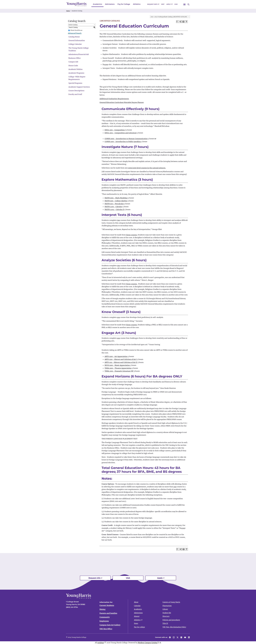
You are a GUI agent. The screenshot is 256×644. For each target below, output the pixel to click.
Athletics (136, 4)
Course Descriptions (76, 91)
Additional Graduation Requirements (114, 99)
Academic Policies (75, 69)
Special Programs (75, 83)
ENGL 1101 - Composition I (115, 130)
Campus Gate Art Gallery (110, 625)
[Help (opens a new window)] (186, 21)
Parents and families (108, 613)
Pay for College (124, 4)
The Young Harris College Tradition (78, 49)
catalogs (100, 643)
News (136, 623)
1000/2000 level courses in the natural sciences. (147, 168)
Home (68, 11)
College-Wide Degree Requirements (76, 78)
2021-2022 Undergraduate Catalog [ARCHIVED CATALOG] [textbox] (168, 17)
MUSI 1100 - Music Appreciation (117, 365)
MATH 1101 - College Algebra (116, 201)
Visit (162, 4)
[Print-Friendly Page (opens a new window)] (183, 21)
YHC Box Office (106, 629)
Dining (103, 609)
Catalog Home (74, 37)
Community (105, 617)
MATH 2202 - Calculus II (114, 209)
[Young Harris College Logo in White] (78, 598)
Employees (104, 621)
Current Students (107, 605)
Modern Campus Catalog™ (148, 643)
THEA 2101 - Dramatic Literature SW (119, 371)
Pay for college (139, 627)
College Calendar (75, 44)
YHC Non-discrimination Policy (174, 627)
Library (165, 609)
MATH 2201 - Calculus (113, 207)
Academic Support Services (79, 87)
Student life (166, 613)
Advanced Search (75, 33)
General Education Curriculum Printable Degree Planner (122, 102)
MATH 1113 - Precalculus (114, 204)
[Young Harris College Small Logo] (76, 4)
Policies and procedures (171, 620)
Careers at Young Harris (171, 602)
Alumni (136, 616)
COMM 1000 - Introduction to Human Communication (126, 139)
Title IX (165, 623)
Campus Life (73, 62)
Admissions (109, 4)
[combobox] (170, 17)
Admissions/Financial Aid (78, 54)
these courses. (131, 235)
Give (176, 4)
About (136, 602)
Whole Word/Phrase (76, 30)
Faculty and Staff (75, 94)
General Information (76, 40)
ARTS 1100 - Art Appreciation (116, 356)
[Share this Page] (180, 21)
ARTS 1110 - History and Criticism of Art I (121, 359)
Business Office (74, 58)
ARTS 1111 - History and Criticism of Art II (121, 362)
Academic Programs (76, 73)
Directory (166, 616)
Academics (97, 4)
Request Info (152, 4)
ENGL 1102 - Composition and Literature (121, 133)
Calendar (137, 606)
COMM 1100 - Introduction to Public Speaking (123, 142)
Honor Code (73, 66)
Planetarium (167, 606)
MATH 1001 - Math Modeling (116, 198)
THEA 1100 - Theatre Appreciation (118, 368)
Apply (168, 4)
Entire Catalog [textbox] (73, 25)
